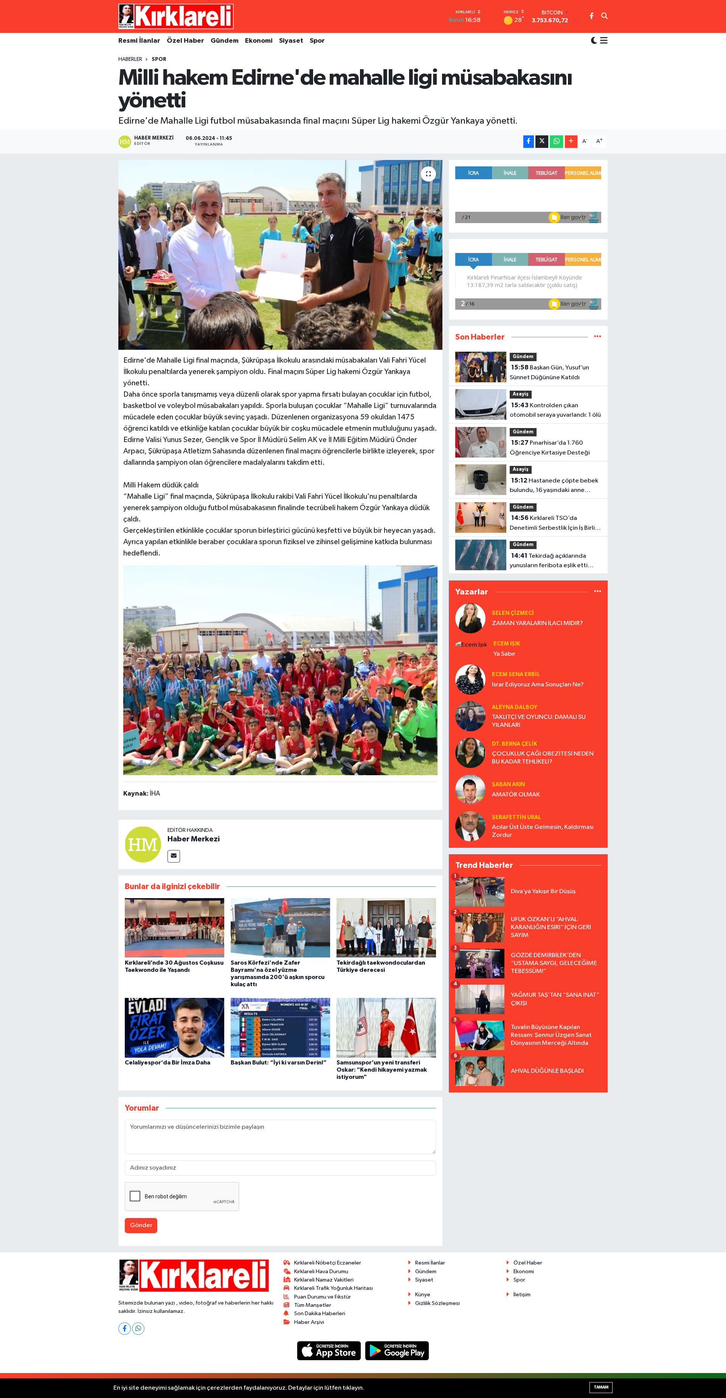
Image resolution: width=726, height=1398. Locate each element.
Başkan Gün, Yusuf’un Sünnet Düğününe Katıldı (549, 372)
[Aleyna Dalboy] (470, 716)
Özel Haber (185, 40)
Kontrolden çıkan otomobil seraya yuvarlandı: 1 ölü (555, 410)
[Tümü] (597, 337)
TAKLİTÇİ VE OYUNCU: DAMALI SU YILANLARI (539, 721)
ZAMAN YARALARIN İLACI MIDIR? (537, 623)
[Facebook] (124, 1328)
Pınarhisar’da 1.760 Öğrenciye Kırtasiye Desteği (550, 447)
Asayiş (521, 394)
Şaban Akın (508, 784)
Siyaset (291, 40)
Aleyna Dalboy (514, 707)
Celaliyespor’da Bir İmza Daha (167, 1063)
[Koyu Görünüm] (594, 41)
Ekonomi (259, 40)
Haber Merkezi (194, 839)
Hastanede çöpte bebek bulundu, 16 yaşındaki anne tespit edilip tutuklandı (554, 486)
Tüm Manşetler (312, 1305)
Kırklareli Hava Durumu (321, 1271)
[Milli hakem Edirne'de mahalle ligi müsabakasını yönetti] (280, 255)
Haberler (130, 59)
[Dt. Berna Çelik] (470, 752)
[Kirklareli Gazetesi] (176, 16)
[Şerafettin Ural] (470, 826)
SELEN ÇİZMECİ (513, 613)
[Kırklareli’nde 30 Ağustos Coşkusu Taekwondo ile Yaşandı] (174, 928)
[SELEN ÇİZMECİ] (470, 618)
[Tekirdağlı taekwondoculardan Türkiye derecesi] (386, 928)
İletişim (522, 1294)
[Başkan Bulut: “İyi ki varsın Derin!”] (280, 1027)
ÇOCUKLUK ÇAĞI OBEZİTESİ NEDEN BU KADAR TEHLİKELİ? (543, 758)
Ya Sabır (504, 654)
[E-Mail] (174, 856)
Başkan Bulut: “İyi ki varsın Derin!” (279, 1063)
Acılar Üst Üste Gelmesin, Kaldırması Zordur (543, 831)
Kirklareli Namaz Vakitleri (324, 1280)
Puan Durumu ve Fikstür (322, 1297)
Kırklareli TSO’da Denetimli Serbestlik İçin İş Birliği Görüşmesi (555, 524)
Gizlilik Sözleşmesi (437, 1303)
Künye (422, 1294)
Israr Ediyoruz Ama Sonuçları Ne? (538, 684)
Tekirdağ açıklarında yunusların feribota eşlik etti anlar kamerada (549, 561)
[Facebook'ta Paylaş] (528, 141)
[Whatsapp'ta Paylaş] (556, 141)
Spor (317, 40)
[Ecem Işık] (471, 644)
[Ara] (604, 17)
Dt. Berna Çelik (514, 744)
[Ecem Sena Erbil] (470, 679)
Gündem (225, 40)
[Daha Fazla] (571, 141)
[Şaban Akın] (470, 789)
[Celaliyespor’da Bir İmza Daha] (174, 1027)
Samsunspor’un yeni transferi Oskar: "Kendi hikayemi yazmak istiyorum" (382, 1070)
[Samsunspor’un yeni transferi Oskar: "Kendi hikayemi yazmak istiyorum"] (386, 1027)
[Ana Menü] (602, 41)
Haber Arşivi (309, 1322)
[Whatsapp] (138, 1328)
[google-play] (397, 1350)
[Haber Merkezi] (143, 844)
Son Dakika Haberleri (319, 1313)
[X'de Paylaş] (541, 141)
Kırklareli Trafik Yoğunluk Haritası (333, 1288)
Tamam (601, 1387)
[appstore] (330, 1350)
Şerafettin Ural (516, 817)
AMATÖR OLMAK (516, 794)
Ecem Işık (506, 644)
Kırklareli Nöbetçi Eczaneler (327, 1263)
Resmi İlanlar (139, 40)
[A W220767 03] (280, 669)
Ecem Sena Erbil (516, 674)
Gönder (141, 1225)
